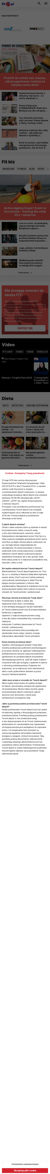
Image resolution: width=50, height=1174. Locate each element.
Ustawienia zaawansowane (25, 1164)
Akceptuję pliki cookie (25, 1170)
